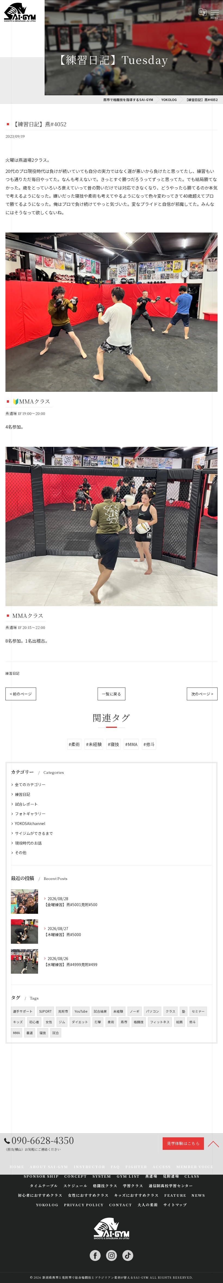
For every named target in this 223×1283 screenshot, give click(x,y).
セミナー (198, 1011)
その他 (20, 852)
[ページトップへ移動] (213, 1143)
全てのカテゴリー (30, 784)
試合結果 (100, 1011)
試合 (55, 1033)
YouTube (81, 1011)
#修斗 (149, 744)
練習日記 (12, 673)
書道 (29, 1033)
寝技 (42, 1033)
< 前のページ (21, 694)
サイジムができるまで (34, 833)
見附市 (63, 1011)
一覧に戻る (111, 694)
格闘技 (139, 1022)
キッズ (18, 1022)
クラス (170, 1011)
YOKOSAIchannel (30, 823)
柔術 (111, 1022)
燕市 (124, 1022)
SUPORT (45, 1011)
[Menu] (214, 12)
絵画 (179, 1022)
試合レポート (26, 804)
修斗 (192, 1022)
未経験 (118, 1011)
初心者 (34, 1022)
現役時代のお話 (28, 843)
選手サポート (23, 1011)
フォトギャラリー (30, 813)
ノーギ (135, 1011)
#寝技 (113, 744)
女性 (49, 1022)
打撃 (98, 1022)
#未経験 (94, 744)
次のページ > (202, 694)
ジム (62, 1022)
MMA (16, 1033)
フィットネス (160, 1022)
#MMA (131, 744)
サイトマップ (175, 1204)
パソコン (152, 1011)
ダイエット (80, 1022)
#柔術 (74, 744)
